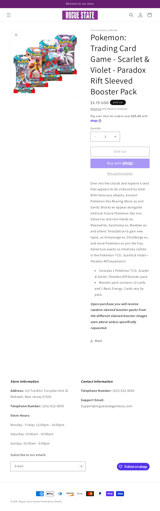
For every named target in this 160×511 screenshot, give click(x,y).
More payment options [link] (120, 173)
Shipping (95, 108)
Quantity (95, 128)
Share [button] (98, 341)
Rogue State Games (29, 501)
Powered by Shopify (51, 501)
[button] (8, 15)
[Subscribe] (80, 466)
